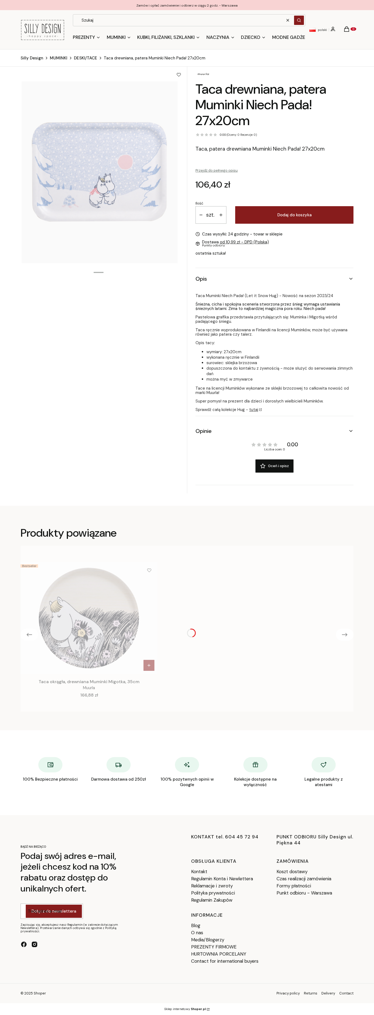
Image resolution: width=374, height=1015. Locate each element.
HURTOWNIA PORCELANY (218, 954)
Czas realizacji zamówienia (304, 879)
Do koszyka (148, 665)
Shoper (40, 993)
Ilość (199, 203)
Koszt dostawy (292, 872)
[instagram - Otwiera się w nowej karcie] (34, 944)
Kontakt (199, 872)
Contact (346, 993)
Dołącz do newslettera (53, 911)
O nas (197, 933)
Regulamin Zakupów (211, 900)
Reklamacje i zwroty (212, 886)
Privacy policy (288, 993)
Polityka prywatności (213, 893)
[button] (299, 20)
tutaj (253, 409)
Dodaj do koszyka (294, 215)
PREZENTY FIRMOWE (214, 947)
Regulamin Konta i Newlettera (222, 879)
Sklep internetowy (185, 1009)
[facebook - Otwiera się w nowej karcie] (24, 944)
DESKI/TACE (85, 58)
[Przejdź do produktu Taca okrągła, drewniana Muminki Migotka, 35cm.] (89, 618)
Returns (310, 993)
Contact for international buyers (224, 961)
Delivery (328, 993)
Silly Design (32, 58)
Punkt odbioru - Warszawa (304, 893)
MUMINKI (58, 58)
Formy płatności (294, 886)
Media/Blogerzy (207, 940)
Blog (195, 925)
